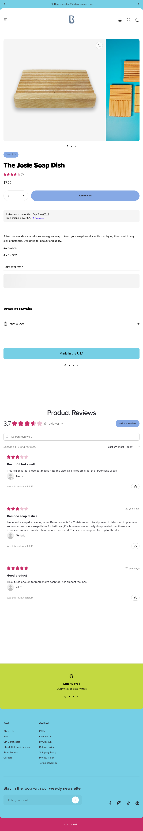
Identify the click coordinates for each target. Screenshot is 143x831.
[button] (62, 423)
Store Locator (10, 752)
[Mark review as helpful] (135, 486)
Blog (5, 736)
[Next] (138, 4)
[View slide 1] (65, 365)
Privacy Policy (46, 757)
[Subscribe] (75, 799)
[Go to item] (67, 146)
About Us (8, 731)
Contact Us (45, 736)
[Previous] (5, 4)
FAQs (42, 731)
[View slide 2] (69, 365)
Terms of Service (48, 762)
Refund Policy (46, 747)
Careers (7, 757)
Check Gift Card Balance (17, 747)
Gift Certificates (11, 741)
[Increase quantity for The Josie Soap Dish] (24, 196)
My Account (45, 741)
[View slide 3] (74, 365)
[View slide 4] (78, 365)
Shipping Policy (47, 752)
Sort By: (112, 447)
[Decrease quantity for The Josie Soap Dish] (8, 196)
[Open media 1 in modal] (99, 45)
